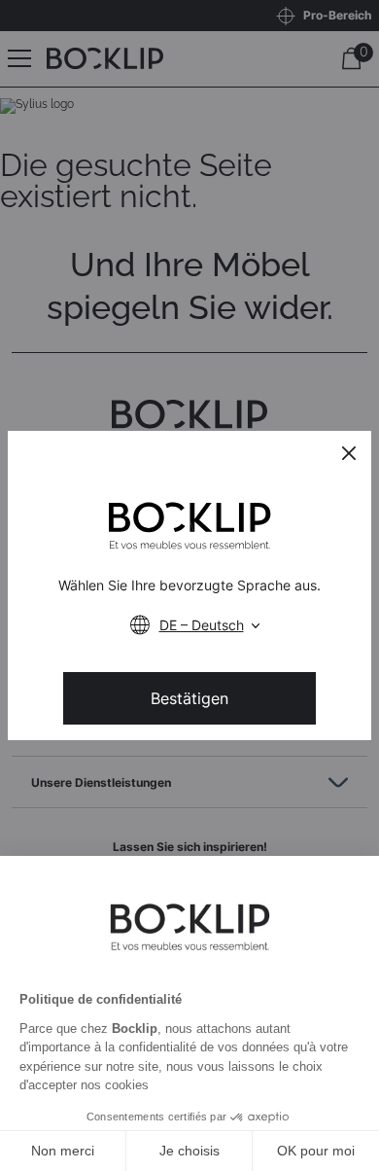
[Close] (348, 453)
